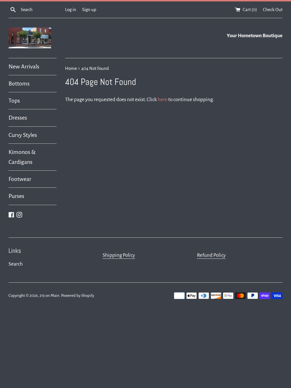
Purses (16, 196)
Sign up (89, 9)
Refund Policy (211, 255)
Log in (70, 9)
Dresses (18, 117)
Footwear (20, 179)
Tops (14, 100)
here (162, 99)
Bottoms (19, 83)
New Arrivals (24, 66)
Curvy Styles (23, 135)
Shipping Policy (119, 255)
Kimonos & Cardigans (22, 157)
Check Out (272, 9)
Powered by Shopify (77, 295)
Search (16, 264)
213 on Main (49, 295)
